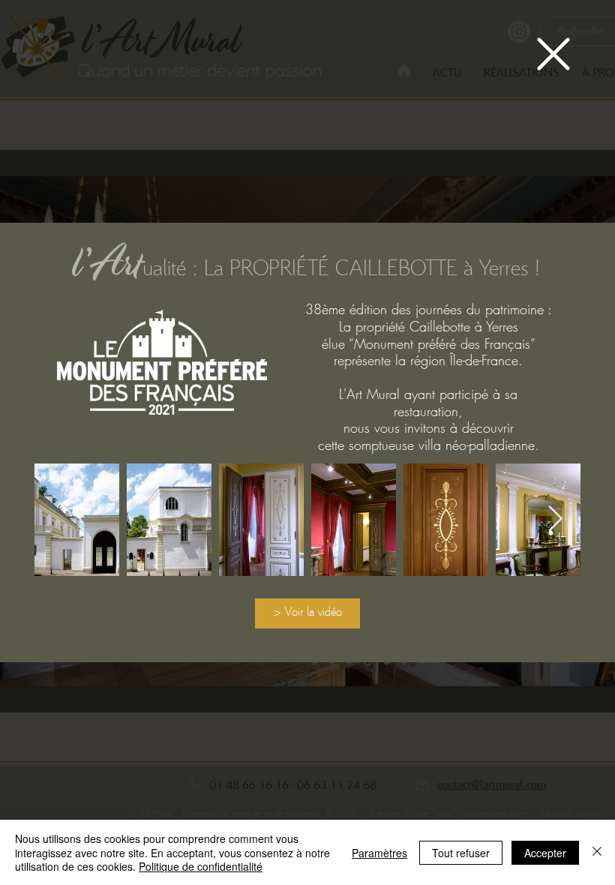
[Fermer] (597, 852)
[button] (553, 54)
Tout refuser (461, 852)
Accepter (545, 852)
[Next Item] (555, 519)
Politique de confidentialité (200, 866)
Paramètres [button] (379, 852)
